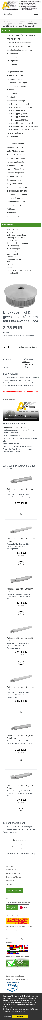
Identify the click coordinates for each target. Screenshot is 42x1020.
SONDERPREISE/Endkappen (19, 43)
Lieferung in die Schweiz (16, 238)
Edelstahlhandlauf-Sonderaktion (19, 50)
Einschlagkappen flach (20, 104)
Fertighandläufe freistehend (18, 72)
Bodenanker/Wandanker (16, 155)
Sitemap (9, 884)
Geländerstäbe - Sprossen (17, 86)
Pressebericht (12, 273)
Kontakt (10, 232)
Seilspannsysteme (14, 180)
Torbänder (11, 209)
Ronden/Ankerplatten (15, 173)
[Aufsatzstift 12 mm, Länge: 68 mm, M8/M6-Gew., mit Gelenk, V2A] (21, 613)
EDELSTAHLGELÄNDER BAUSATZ (21, 35)
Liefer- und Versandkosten (17, 235)
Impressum (10, 880)
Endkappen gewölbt (19, 114)
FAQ (8, 262)
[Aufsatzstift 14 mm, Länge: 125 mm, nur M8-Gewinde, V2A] (21, 712)
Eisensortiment (13, 213)
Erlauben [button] (20, 1016)
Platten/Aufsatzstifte (14, 176)
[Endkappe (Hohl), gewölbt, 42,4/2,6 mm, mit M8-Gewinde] (21, 295)
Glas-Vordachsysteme (15, 144)
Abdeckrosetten (13, 93)
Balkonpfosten (12, 61)
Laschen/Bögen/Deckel (16, 169)
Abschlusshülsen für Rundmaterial (25, 129)
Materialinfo (11, 257)
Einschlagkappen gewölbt (21, 107)
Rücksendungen (13, 249)
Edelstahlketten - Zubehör (17, 194)
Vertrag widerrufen (14, 890)
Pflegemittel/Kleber (14, 184)
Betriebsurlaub (12, 254)
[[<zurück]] (12, 846)
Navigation (8, 14)
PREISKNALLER (14, 39)
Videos (9, 268)
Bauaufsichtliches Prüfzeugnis (19, 270)
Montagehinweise (14, 259)
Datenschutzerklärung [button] (17, 1011)
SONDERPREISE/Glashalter (18, 46)
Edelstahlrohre (12, 54)
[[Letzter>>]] (25, 846)
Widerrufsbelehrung (13, 873)
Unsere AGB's (11, 870)
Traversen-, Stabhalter (15, 162)
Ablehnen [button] (7, 1016)
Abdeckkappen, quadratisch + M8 (24, 126)
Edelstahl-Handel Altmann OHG (15, 427)
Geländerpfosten (13, 57)
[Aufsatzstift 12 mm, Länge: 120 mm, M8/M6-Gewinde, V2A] (21, 563)
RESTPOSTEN (13, 216)
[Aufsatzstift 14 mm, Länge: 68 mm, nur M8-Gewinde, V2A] (21, 760)
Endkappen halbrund (19, 117)
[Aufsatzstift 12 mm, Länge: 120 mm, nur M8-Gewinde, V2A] (21, 663)
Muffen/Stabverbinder (15, 151)
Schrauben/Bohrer (14, 205)
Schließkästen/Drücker (16, 202)
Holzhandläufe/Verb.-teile (17, 198)
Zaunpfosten (12, 64)
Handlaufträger (13, 140)
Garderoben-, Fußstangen (17, 83)
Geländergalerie (13, 251)
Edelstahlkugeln (13, 97)
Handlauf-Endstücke (15, 133)
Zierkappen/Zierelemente (17, 191)
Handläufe (11, 68)
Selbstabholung (13, 246)
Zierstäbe (10, 90)
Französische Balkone (16, 79)
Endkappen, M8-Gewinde (21, 120)
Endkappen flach (18, 110)
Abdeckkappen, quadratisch (22, 123)
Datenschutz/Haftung (13, 877)
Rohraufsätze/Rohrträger (16, 158)
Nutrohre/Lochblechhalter (17, 187)
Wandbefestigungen (15, 165)
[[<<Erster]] (6, 846)
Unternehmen (12, 240)
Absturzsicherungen (15, 75)
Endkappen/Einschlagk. (16, 101)
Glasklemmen (12, 136)
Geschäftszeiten (13, 229)
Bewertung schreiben (21, 840)
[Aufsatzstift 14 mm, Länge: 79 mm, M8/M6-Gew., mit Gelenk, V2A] (21, 810)
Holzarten (10, 265)
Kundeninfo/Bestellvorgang (17, 243)
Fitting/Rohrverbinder (15, 147)
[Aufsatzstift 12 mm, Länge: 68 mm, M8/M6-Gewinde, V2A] (21, 514)
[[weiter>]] (19, 846)
